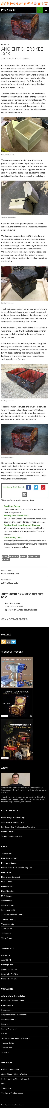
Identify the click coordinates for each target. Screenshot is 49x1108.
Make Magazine (7, 891)
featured (14, 556)
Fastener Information (10, 1069)
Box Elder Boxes (12, 506)
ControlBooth (7, 1005)
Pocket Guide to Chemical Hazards (15, 1079)
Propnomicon (6, 900)
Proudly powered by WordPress (12, 1105)
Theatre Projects (8, 919)
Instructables (6, 1010)
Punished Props (7, 905)
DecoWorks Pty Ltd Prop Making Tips (16, 867)
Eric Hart (15, 58)
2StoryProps (6, 853)
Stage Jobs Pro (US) (9, 979)
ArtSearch (5, 955)
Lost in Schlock (7, 886)
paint (23, 556)
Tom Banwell (6, 929)
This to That (6, 1088)
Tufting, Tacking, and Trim (11, 836)
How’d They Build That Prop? (13, 817)
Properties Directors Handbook (14, 1015)
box (5, 556)
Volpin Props (6, 938)
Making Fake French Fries (16, 515)
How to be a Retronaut (10, 877)
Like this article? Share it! (14, 487)
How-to (5, 44)
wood (6, 559)
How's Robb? (6, 882)
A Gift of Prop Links (9, 581)
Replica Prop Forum (9, 1029)
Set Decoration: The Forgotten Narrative (18, 827)
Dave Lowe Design (8, 863)
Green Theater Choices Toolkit (14, 1074)
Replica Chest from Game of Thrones (22, 525)
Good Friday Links (13, 537)
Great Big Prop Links (10, 572)
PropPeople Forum (8, 1019)
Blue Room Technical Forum (12, 1000)
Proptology (5, 1024)
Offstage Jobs (7, 965)
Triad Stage (34, 556)
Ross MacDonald (8, 910)
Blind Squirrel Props (9, 858)
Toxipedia (5, 1052)
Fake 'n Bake (6, 872)
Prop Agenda (8, 9)
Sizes (3, 1083)
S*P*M (4, 1033)
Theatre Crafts (7, 1043)
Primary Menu (46, 10)
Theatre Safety (7, 924)
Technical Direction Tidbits (12, 914)
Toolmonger (6, 933)
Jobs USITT (6, 960)
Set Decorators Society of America (15, 1038)
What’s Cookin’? (7, 832)
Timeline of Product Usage (12, 1093)
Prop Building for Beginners (12, 822)
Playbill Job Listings (9, 969)
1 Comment (25, 58)
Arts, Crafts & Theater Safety (13, 996)
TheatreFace (6, 1047)
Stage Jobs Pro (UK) (9, 974)
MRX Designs (6, 896)
